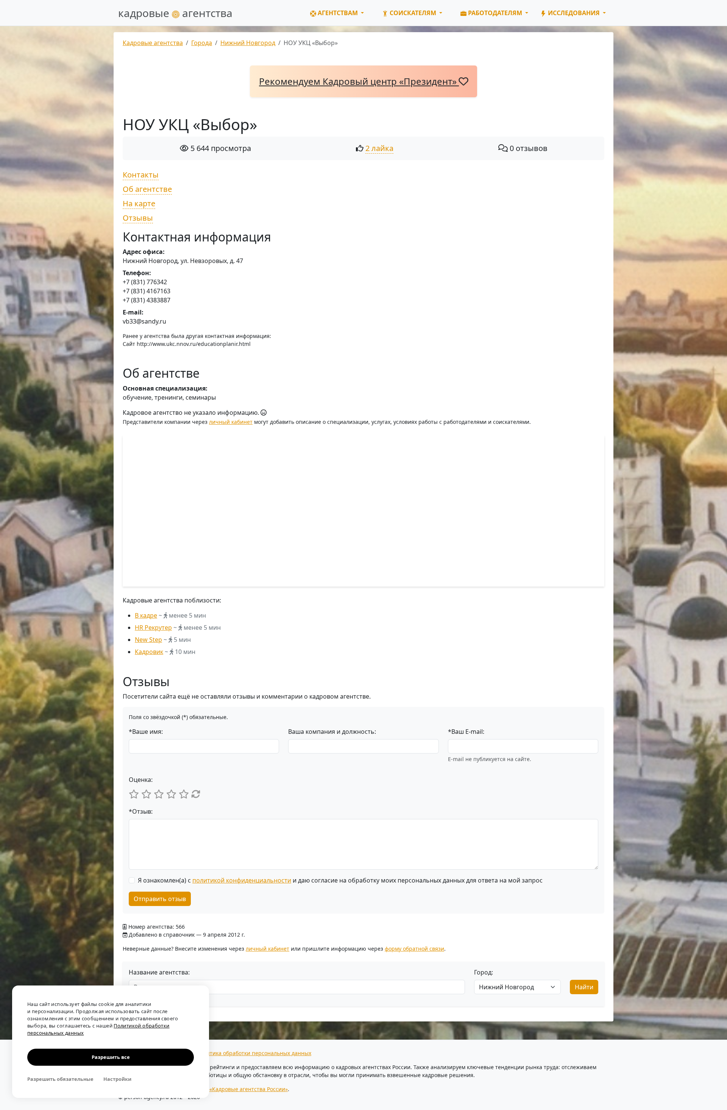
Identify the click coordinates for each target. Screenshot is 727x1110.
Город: (483, 972)
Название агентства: (159, 972)
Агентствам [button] (337, 13)
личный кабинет (231, 421)
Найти (584, 987)
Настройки (117, 1079)
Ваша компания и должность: (332, 731)
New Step (148, 639)
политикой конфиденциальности (241, 880)
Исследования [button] (573, 13)
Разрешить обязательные (60, 1079)
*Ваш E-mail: (466, 731)
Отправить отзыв (160, 899)
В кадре (146, 615)
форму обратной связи (414, 948)
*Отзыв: (141, 811)
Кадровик (149, 652)
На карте (139, 203)
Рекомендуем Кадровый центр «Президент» (359, 81)
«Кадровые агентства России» (248, 1089)
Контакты (141, 175)
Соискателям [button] (413, 13)
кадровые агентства (175, 13)
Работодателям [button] (495, 13)
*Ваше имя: (146, 731)
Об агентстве (147, 189)
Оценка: (141, 779)
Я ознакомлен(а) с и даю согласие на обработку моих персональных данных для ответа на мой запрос (340, 880)
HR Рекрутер (153, 627)
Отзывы (138, 218)
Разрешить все (111, 1057)
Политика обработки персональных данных (254, 1053)
